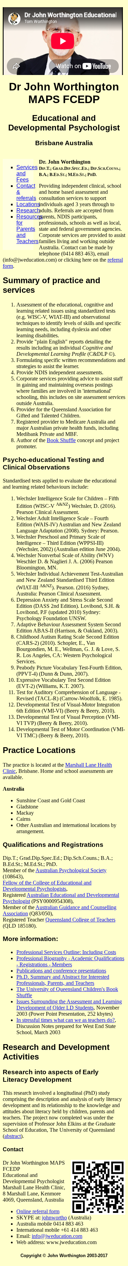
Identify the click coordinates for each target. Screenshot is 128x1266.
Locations (28, 204)
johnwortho (54, 1217)
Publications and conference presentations (61, 971)
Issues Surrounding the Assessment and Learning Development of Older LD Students (69, 1005)
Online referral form (37, 1211)
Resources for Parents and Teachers (29, 229)
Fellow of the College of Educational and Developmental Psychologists (47, 886)
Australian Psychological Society (70, 870)
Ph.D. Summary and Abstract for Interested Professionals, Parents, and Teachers (62, 980)
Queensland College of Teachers (80, 920)
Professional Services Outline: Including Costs (66, 952)
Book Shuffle (61, 440)
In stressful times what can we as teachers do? (65, 1020)
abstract (12, 1136)
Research (28, 210)
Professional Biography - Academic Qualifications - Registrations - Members (70, 961)
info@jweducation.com (57, 1236)
